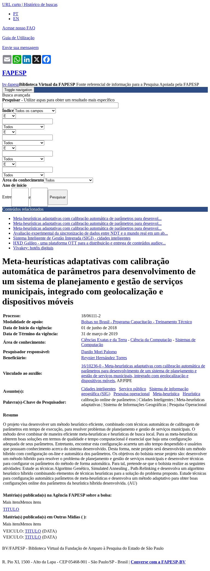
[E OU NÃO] (9, 115)
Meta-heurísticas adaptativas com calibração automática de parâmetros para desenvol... (87, 218)
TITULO (11, 509)
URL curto (11, 4)
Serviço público (132, 388)
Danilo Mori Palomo (99, 351)
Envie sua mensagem (20, 47)
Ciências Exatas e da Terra (104, 339)
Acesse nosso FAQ (18, 28)
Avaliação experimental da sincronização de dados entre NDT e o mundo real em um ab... (90, 233)
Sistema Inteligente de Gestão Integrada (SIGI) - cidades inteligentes (71, 238)
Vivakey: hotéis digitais (33, 248)
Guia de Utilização (18, 37)
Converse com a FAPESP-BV (158, 562)
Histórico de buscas (40, 4)
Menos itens (30, 502)
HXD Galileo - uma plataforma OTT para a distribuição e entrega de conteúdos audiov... (89, 243)
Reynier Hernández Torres (104, 357)
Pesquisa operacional (131, 393)
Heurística (191, 393)
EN (16, 18)
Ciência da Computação (151, 339)
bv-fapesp (10, 84)
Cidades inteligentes (98, 388)
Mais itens (11, 502)
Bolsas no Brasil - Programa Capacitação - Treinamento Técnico (136, 321)
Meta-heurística (166, 393)
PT (15, 13)
